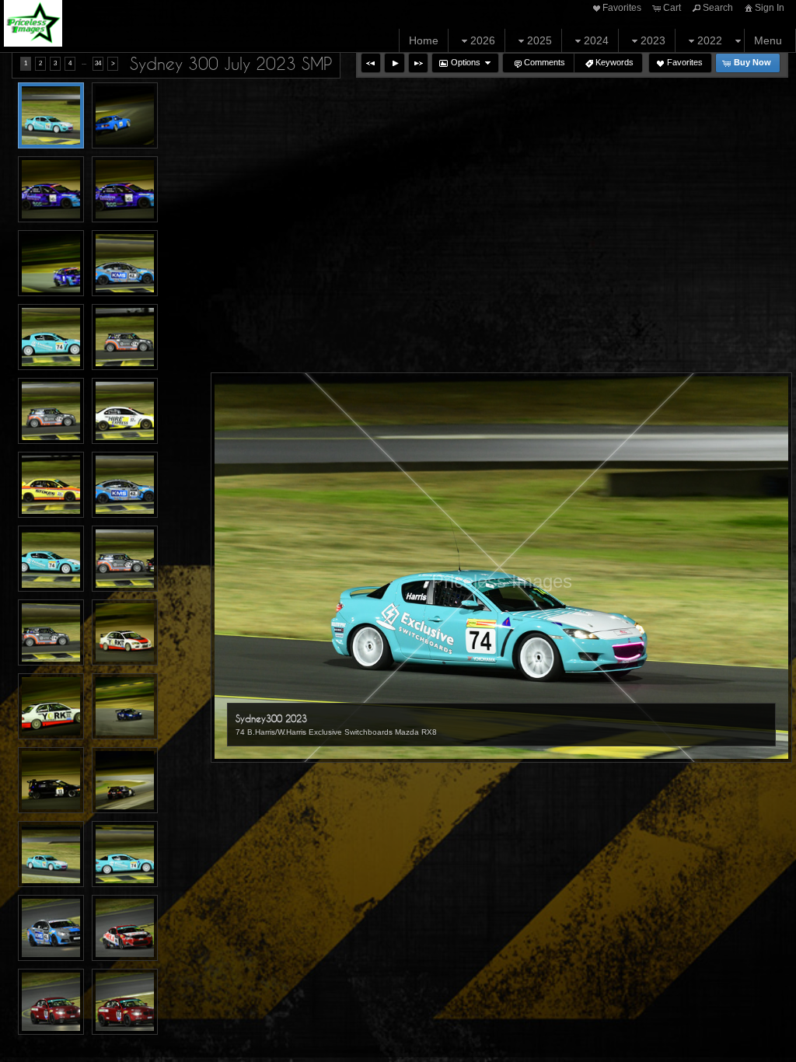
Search (718, 7)
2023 (653, 40)
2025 (539, 40)
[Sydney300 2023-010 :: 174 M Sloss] (51, 411)
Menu (768, 40)
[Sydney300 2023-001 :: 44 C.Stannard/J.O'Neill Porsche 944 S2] (125, 115)
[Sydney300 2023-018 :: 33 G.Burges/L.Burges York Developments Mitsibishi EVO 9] (51, 706)
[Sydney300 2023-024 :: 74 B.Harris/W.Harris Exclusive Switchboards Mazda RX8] (125, 854)
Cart (672, 7)
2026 (482, 40)
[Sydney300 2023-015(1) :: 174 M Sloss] (125, 558)
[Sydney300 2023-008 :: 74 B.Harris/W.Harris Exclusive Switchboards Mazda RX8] (51, 337)
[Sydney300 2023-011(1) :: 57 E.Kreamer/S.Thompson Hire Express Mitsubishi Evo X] (125, 411)
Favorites (621, 7)
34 (98, 63)
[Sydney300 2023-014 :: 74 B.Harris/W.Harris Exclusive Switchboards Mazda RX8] (51, 558)
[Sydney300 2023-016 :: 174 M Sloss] (51, 632)
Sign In (769, 7)
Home (423, 40)
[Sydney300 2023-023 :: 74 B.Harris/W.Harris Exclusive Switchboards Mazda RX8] (51, 854)
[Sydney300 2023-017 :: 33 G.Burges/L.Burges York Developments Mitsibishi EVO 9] (125, 632)
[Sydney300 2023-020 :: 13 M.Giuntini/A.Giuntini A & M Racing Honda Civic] (51, 780)
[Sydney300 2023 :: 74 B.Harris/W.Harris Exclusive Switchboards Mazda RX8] (51, 115)
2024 (596, 40)
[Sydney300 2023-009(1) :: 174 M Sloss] (125, 337)
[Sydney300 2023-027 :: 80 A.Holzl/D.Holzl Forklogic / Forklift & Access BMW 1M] (51, 1002)
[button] (371, 63)
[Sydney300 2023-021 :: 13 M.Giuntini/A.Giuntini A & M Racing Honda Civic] (125, 780)
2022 (709, 40)
